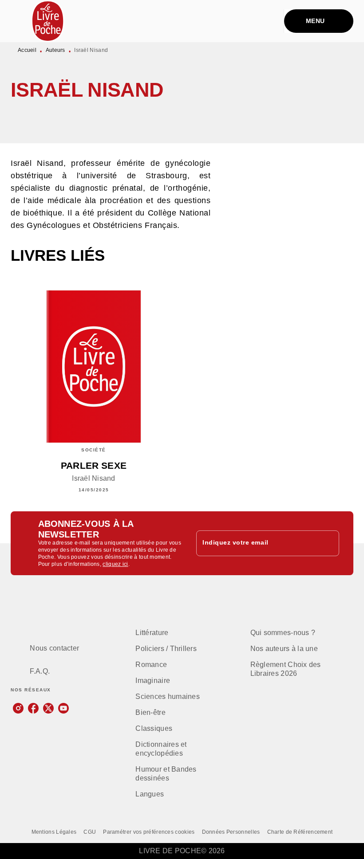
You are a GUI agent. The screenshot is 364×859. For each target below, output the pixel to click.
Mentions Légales (54, 832)
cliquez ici (115, 564)
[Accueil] (48, 21)
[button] (196, 118)
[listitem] (18, 708)
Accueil (27, 50)
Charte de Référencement (300, 832)
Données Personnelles (231, 832)
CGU (89, 832)
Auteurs (55, 50)
